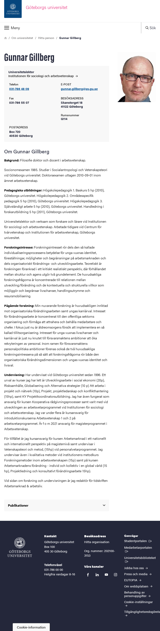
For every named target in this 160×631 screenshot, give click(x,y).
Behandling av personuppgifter (135, 594)
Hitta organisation (96, 542)
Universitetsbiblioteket (140, 559)
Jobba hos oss (134, 568)
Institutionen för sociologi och (41, 75)
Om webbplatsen (136, 586)
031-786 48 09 (19, 89)
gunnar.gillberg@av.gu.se (79, 89)
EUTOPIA (131, 580)
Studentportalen (138, 540)
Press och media (136, 574)
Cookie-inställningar (138, 602)
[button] (70, 27)
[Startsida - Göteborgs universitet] (19, 547)
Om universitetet (22, 37)
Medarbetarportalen (140, 547)
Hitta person (46, 37)
